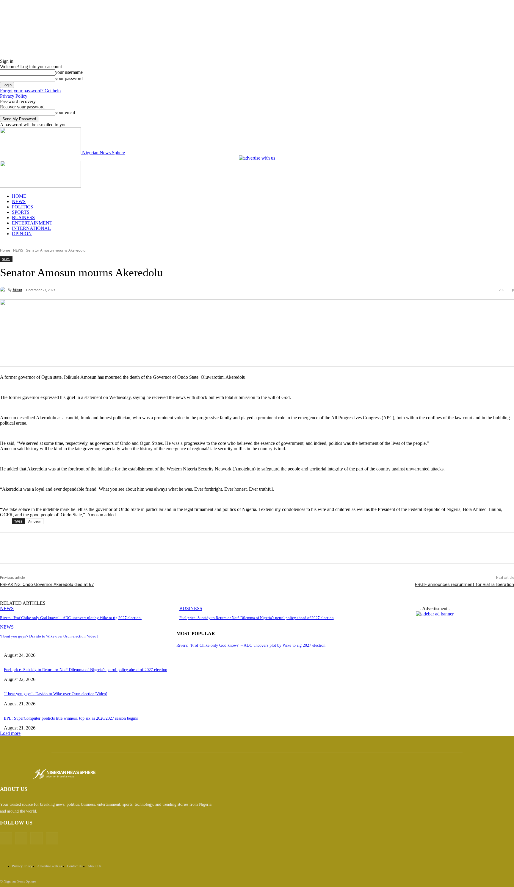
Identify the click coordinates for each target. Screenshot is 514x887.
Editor (17, 289)
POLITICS (22, 206)
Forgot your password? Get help (30, 90)
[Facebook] (52, 548)
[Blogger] (6, 838)
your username (69, 72)
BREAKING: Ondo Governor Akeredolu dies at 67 (47, 584)
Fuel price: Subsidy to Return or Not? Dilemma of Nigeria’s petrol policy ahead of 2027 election (256, 617)
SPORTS (20, 212)
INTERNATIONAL (31, 228)
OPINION (22, 233)
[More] (138, 548)
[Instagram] (36, 838)
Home (5, 250)
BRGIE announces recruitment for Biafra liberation (464, 584)
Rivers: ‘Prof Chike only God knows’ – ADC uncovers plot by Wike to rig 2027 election (71, 617)
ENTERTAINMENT (32, 222)
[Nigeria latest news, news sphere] (64, 774)
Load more (10, 733)
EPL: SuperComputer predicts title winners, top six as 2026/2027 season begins (71, 718)
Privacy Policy (13, 96)
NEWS (19, 201)
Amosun (34, 521)
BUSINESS (23, 217)
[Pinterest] (95, 548)
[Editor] (4, 290)
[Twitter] (74, 548)
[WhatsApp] (117, 548)
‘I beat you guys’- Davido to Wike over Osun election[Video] (49, 636)
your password (69, 78)
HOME (19, 196)
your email (65, 112)
